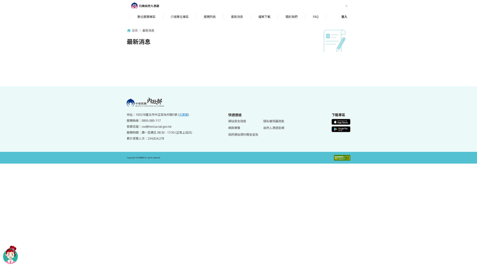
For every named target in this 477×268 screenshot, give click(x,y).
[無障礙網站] (342, 158)
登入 (344, 17)
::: (346, 6)
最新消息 (237, 17)
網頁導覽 (234, 128)
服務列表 (210, 17)
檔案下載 (264, 17)
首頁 (135, 30)
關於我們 (292, 17)
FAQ (315, 17)
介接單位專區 (180, 17)
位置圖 (183, 115)
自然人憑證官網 (273, 128)
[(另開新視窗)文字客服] (10, 254)
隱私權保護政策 (273, 121)
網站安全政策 (237, 121)
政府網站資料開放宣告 (243, 135)
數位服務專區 (146, 17)
